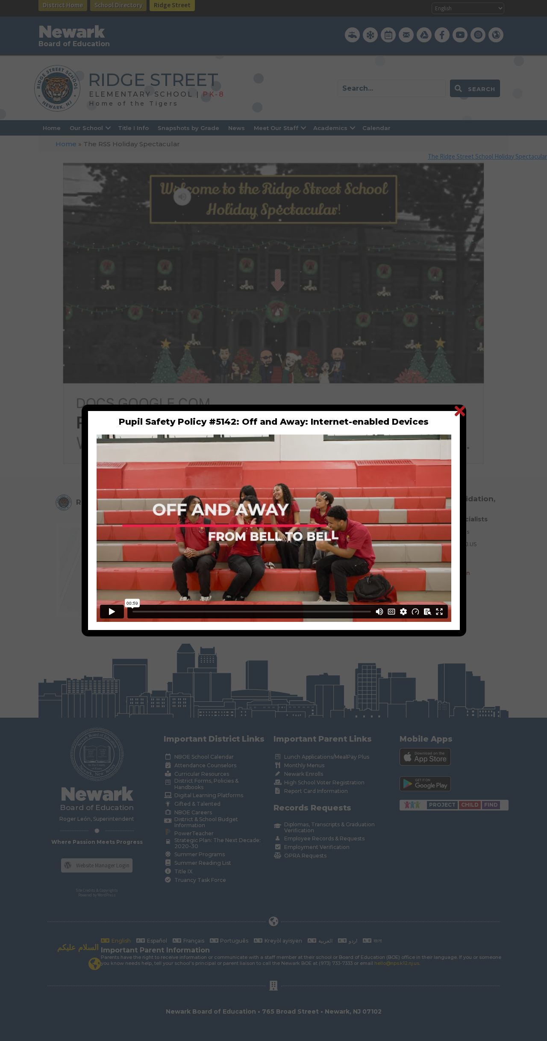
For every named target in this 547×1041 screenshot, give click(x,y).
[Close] (459, 410)
